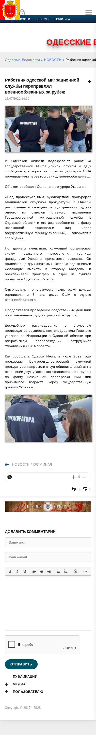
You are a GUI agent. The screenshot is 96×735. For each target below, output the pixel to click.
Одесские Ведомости (22, 60)
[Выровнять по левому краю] (34, 571)
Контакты (30, 36)
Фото (13, 36)
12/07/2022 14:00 (17, 98)
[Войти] (22, 12)
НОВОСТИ (53, 60)
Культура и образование (28, 30)
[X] (9, 477)
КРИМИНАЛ (42, 464)
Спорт (55, 25)
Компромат (61, 30)
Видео (79, 30)
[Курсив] (17, 571)
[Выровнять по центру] (41, 571)
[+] (74, 477)
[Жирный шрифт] (10, 571)
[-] (84, 477)
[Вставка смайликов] (75, 571)
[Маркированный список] (58, 571)
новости (42, 19)
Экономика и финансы (26, 25)
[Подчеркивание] (24, 571)
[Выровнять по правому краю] (49, 571)
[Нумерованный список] (66, 571)
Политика (62, 19)
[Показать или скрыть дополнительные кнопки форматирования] (85, 571)
